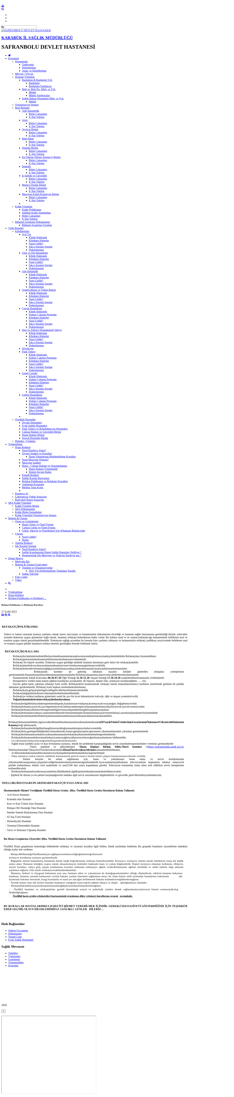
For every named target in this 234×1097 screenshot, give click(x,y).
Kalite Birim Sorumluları (28, 512)
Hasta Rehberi (22, 447)
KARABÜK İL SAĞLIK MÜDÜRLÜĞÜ (37, 37)
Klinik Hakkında (38, 237)
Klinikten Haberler (39, 240)
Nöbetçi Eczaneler (18, 930)
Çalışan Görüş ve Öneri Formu (38, 527)
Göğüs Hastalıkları (32, 394)
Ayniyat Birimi (30, 129)
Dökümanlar (15, 933)
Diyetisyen (28, 348)
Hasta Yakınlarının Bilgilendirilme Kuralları (52, 456)
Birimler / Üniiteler (25, 441)
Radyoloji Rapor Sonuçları (29, 499)
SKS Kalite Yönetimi (19, 502)
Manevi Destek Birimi (34, 184)
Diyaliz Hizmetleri (32, 422)
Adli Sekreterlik (30, 110)
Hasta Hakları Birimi (33, 435)
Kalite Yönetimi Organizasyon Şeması (35, 515)
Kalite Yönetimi (23, 206)
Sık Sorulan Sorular (25, 546)
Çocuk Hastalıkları (32, 308)
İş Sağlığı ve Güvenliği (34, 175)
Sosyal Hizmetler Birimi (35, 438)
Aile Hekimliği (30, 271)
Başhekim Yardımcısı (40, 86)
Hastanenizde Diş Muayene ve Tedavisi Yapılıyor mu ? (51, 555)
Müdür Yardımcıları (39, 95)
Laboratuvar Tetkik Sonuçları (31, 496)
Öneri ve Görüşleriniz (27, 521)
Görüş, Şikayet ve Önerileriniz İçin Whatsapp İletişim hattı (53, 530)
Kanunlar (13, 965)
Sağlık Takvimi (30, 573)
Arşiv (25, 120)
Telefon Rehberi (24, 543)
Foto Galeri (21, 577)
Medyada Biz (22, 561)
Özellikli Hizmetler (25, 419)
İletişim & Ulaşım (17, 518)
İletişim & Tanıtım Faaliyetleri (31, 564)
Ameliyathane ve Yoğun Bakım (39, 289)
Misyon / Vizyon (24, 73)
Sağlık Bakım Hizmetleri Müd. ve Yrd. (43, 98)
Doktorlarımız (36, 249)
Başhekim (34, 83)
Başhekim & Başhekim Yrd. (37, 80)
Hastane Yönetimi (24, 76)
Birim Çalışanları (38, 113)
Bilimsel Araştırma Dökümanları (32, 222)
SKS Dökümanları (25, 509)
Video (18, 580)
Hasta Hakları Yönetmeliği (43, 468)
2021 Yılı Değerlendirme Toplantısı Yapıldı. (52, 570)
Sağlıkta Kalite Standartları (36, 212)
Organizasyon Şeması (27, 104)
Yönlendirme (15, 444)
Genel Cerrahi (29, 373)
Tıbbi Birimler (16, 228)
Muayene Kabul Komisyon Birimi (40, 194)
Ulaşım (19, 533)
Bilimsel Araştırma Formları (37, 225)
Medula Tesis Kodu (32, 487)
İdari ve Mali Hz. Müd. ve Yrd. (39, 89)
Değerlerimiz (29, 67)
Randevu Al (21, 493)
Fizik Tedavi (28, 351)
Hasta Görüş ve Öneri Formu (37, 524)
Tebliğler (13, 953)
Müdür (32, 92)
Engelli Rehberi (30, 475)
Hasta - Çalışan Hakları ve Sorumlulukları (44, 465)
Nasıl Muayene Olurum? (35, 459)
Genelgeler (14, 959)
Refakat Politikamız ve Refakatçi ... (27, 598)
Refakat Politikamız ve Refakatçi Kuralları (45, 481)
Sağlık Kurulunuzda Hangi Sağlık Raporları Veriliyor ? (51, 552)
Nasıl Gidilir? (36, 243)
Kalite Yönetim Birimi (27, 506)
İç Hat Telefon (36, 117)
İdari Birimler (22, 107)
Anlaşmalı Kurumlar (33, 484)
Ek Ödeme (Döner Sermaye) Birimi (41, 157)
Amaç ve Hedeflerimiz (34, 70)
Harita (25, 539)
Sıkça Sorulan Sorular (40, 246)
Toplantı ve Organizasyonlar (37, 567)
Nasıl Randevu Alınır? (34, 450)
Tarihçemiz (28, 64)
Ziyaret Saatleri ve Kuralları (37, 453)
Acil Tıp (26, 234)
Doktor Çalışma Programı (43, 314)
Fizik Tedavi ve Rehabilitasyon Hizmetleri (44, 428)
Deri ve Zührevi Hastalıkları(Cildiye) (42, 330)
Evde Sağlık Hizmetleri (34, 425)
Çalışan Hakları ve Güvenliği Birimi (41, 431)
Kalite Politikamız (31, 209)
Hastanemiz (21, 61)
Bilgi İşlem (28, 138)
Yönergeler (14, 956)
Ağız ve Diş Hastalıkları (35, 252)
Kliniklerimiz (22, 231)
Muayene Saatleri (31, 462)
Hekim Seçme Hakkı (40, 472)
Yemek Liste (15, 936)
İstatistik (26, 166)
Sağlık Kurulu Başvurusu (35, 478)
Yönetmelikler (16, 962)
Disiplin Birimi (30, 147)
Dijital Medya (15, 558)
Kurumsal (13, 58)
